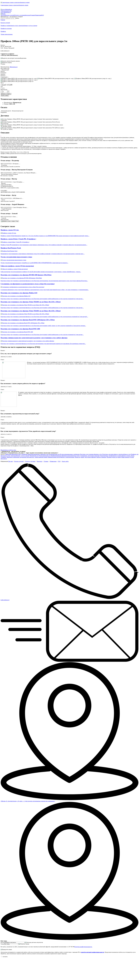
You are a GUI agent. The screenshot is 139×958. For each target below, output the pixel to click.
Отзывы (32, 15)
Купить (3, 71)
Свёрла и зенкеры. (101, 457)
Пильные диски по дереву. (114, 457)
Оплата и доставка (20, 15)
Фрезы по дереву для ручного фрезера (85, 457)
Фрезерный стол (34, 455)
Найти (17, 18)
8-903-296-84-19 (5, 51)
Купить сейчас (4, 95)
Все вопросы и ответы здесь (8, 450)
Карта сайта (65, 461)
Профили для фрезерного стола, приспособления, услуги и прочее (19, 25)
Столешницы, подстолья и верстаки (90, 455)
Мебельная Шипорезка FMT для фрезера (16, 454)
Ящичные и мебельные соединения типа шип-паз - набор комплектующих (27, 457)
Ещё (17, 221)
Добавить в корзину (6, 94)
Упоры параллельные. (7, 34)
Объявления (38, 15)
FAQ (42, 15)
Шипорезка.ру (14, 67)
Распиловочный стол (45, 455)
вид (11, 62)
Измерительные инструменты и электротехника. (61, 457)
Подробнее (4, 112)
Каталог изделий (10, 15)
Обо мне (3, 15)
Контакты (27, 15)
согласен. (5, 956)
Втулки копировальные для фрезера (70, 454)
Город (2, 944)
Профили (3, 31)
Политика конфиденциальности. (83, 946)
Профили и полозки (6, 28)
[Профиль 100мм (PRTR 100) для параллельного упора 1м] (17, 81)
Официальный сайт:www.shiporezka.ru (6, 11)
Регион (3, 942)
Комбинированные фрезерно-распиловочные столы (65, 455)
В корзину (3, 72)
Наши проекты (125, 457)
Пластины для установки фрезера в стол (91, 454)
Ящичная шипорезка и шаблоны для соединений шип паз (44, 454)
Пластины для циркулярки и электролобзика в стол (116, 454)
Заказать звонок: (15, 61)
